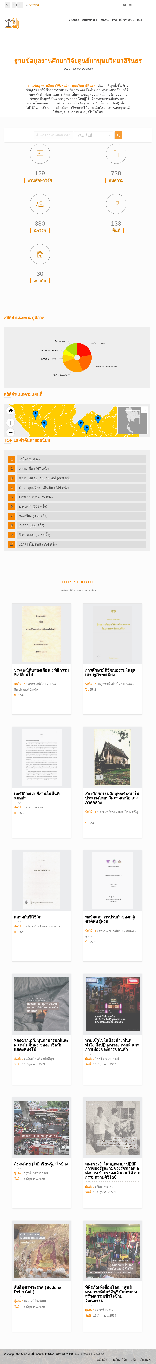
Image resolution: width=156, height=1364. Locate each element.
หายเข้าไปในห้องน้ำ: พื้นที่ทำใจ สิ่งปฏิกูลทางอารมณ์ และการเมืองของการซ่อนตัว (112, 1045)
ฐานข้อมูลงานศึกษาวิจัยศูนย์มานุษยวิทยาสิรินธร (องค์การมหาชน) (38, 1353)
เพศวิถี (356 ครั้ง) (31, 525)
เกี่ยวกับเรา (125, 20)
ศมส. (140, 20)
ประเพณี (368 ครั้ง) (33, 506)
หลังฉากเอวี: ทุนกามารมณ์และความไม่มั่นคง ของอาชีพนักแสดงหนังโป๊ (41, 1045)
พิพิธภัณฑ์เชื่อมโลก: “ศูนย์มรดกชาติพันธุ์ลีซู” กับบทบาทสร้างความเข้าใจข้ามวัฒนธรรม (111, 1294)
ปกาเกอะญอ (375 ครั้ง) (36, 497)
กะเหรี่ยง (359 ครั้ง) (33, 516)
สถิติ (114, 20)
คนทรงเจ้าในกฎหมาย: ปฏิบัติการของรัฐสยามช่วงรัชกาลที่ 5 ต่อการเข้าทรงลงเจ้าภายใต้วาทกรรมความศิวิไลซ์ (112, 1170)
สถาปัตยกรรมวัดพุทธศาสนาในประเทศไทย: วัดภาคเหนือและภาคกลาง (112, 798)
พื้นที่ (116, 230)
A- (7, 4)
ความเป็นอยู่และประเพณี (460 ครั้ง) (45, 478)
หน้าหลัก (74, 20)
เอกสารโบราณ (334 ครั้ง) (38, 544)
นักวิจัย (40, 230)
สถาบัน (40, 281)
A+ (20, 4)
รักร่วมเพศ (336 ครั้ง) (34, 535)
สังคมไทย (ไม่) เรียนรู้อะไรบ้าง (41, 1164)
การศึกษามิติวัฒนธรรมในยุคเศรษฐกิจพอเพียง (110, 672)
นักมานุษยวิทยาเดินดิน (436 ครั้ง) (44, 488)
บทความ (104, 20)
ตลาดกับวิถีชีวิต (27, 917)
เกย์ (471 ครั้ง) (29, 459)
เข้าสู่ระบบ (34, 4)
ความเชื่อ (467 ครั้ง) (34, 469)
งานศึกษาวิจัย (89, 20)
